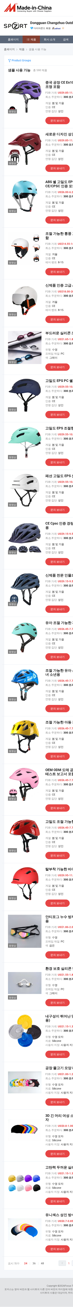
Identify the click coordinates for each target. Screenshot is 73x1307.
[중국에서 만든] (28, 7)
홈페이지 (13, 39)
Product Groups (21, 60)
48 (42, 1263)
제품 (33, 39)
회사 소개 (49, 39)
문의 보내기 (57, 120)
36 (34, 1263)
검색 (66, 39)
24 (25, 1263)
